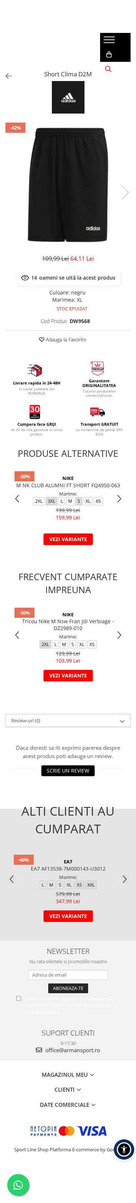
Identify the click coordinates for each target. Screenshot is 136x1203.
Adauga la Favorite (65, 339)
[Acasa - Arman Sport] (47, 47)
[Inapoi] (5, 76)
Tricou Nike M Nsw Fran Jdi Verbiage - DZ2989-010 (68, 625)
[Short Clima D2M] (68, 185)
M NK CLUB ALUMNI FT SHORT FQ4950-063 (68, 485)
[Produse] (110, 42)
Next (125, 192)
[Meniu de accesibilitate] (124, 1149)
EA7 (68, 861)
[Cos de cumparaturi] (109, 54)
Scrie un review (68, 770)
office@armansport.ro (72, 1050)
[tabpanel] (68, 185)
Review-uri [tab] (25, 720)
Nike (68, 478)
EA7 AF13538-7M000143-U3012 (68, 868)
